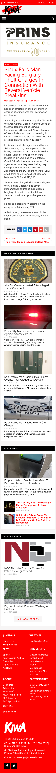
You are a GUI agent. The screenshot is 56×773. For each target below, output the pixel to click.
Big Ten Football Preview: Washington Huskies (26, 608)
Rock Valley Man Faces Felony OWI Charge (25, 424)
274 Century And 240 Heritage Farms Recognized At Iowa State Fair (33, 505)
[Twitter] (14, 766)
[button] (4, 19)
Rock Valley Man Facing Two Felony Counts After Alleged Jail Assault (26, 378)
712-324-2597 (19, 743)
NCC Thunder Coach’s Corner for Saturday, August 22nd (24, 570)
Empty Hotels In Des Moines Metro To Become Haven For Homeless (26, 482)
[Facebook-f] (7, 766)
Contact (9, 706)
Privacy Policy (11, 753)
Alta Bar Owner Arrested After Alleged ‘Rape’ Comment (26, 287)
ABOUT (7, 679)
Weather (35, 635)
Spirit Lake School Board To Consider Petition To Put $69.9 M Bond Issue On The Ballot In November (33, 519)
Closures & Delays (45, 2)
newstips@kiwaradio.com (30, 757)
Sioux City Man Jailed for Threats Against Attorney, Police (24, 332)
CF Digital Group (35, 753)
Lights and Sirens (11, 65)
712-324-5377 (19, 746)
